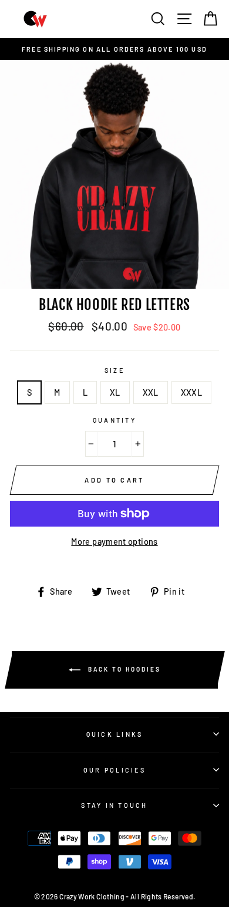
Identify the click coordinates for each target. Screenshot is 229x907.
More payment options (114, 542)
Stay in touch (114, 805)
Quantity (114, 420)
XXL (151, 392)
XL (115, 392)
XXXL (191, 392)
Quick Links (114, 734)
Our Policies (114, 770)
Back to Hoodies (123, 669)
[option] (114, 49)
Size (114, 370)
